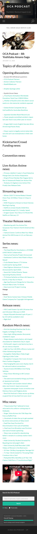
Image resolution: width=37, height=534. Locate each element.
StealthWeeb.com (10, 84)
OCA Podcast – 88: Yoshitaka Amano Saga (16, 55)
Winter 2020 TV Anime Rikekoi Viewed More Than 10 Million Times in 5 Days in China (17, 197)
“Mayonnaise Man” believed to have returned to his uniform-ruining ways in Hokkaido (16, 408)
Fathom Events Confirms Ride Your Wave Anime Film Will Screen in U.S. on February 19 (18, 235)
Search (19, 503)
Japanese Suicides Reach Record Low (17, 115)
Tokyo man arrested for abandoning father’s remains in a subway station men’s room (17, 435)
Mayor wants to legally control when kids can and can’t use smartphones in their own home (18, 133)
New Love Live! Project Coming (15, 287)
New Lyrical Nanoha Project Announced (18, 255)
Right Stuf (7, 319)
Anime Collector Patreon (12, 82)
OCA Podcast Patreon (12, 79)
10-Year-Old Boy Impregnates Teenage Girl (19, 450)
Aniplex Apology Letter (12, 89)
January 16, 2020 (9, 60)
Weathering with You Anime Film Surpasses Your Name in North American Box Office (18, 227)
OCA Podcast (18, 6)
